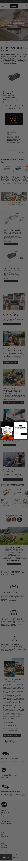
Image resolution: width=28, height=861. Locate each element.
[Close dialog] (26, 422)
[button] (6, 858)
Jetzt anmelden (24, 434)
